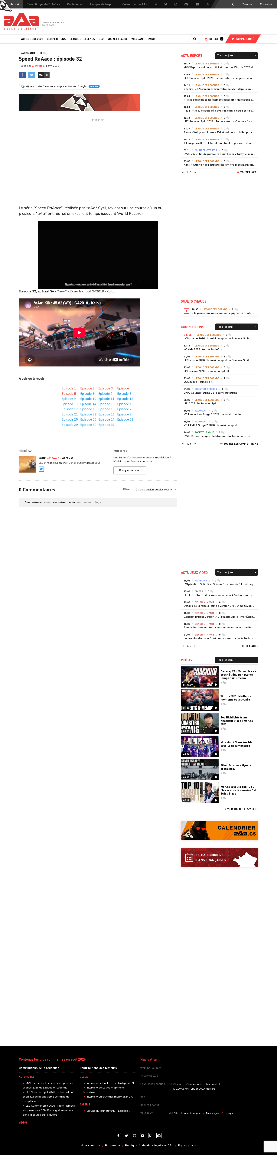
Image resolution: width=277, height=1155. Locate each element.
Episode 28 (125, 419)
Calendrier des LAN (135, 4)
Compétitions (56, 39)
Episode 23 (106, 414)
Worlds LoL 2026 (32, 39)
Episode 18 (88, 409)
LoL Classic (175, 1084)
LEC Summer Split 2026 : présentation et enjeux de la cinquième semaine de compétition (48, 1096)
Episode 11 (106, 398)
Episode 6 (87, 393)
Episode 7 (105, 393)
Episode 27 (106, 419)
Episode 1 (69, 388)
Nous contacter (90, 1145)
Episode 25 (70, 419)
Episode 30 (87, 425)
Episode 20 (125, 409)
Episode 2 (87, 388)
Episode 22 (88, 414)
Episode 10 (88, 398)
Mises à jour (213, 1112)
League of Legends (82, 39)
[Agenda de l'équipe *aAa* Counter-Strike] (219, 830)
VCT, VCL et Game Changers (185, 1112)
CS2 (101, 39)
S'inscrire (247, 4)
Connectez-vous (35, 502)
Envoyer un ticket (129, 470)
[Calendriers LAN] (219, 857)
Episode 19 (106, 409)
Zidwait (37, 65)
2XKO (151, 39)
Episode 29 (70, 425)
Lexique (229, 1112)
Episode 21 (70, 414)
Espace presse (187, 1145)
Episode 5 (69, 393)
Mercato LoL (213, 1084)
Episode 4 (124, 388)
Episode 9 (69, 398)
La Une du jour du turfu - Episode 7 (108, 1110)
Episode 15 (106, 404)
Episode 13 (70, 404)
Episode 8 (124, 393)
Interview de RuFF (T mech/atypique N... (111, 1083)
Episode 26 (88, 419)
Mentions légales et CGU (157, 1145)
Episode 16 (125, 404)
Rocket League (117, 39)
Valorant (138, 39)
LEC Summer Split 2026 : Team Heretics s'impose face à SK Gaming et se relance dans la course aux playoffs (49, 1110)
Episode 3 (105, 388)
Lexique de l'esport (102, 4)
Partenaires (75, 4)
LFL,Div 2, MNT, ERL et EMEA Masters (194, 1088)
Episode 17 (70, 409)
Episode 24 (125, 414)
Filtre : (127, 489)
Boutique (131, 1145)
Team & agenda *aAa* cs (43, 4)
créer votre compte (63, 502)
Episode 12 (125, 398)
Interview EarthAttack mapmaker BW (110, 1096)
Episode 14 (88, 404)
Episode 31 (106, 425)
